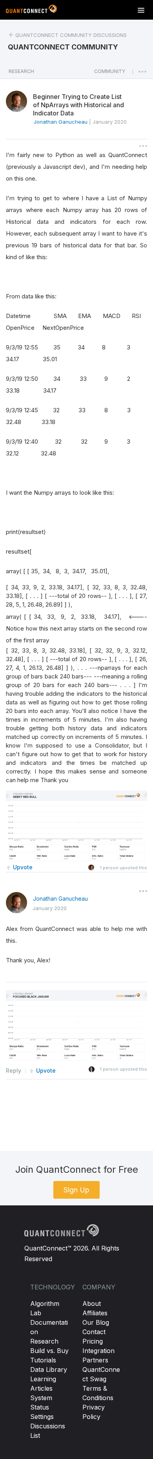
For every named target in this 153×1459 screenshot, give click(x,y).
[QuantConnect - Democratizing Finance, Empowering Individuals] (31, 10)
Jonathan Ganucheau (60, 898)
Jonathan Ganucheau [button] (60, 122)
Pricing (92, 1341)
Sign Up (76, 1190)
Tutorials (43, 1360)
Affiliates (94, 1313)
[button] (109, 73)
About (91, 1303)
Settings (42, 1417)
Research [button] (21, 71)
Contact (94, 1332)
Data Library (48, 1369)
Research (44, 1341)
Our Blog (95, 1322)
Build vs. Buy (49, 1351)
